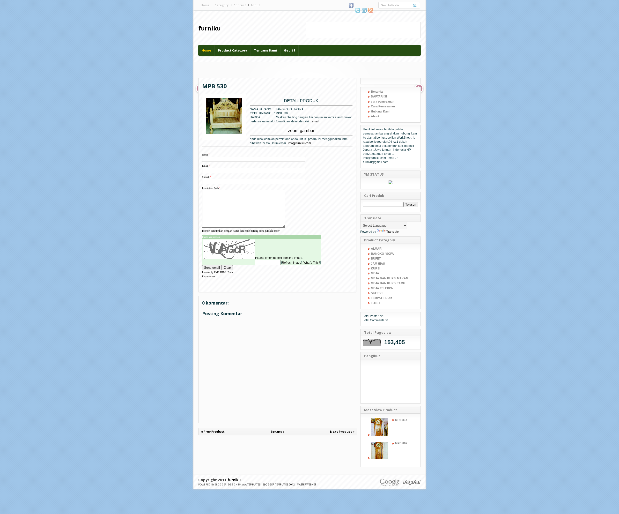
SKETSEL (377, 293)
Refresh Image (291, 262)
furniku (209, 28)
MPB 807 (401, 443)
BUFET (376, 258)
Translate (392, 231)
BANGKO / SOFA (382, 253)
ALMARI (376, 248)
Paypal (412, 482)
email (315, 121)
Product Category (232, 50)
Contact (240, 5)
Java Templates (251, 484)
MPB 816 (401, 420)
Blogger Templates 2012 (279, 484)
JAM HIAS (378, 263)
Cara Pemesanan (383, 106)
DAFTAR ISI (379, 96)
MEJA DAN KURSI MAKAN (389, 278)
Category (221, 5)
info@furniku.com (299, 143)
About (255, 5)
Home (205, 5)
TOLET (375, 303)
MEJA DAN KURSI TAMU (388, 283)
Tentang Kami (265, 50)
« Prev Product (213, 431)
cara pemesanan (382, 101)
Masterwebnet (306, 484)
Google (390, 482)
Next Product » (342, 431)
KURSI (375, 268)
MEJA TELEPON (382, 288)
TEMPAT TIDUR (381, 298)
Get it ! (289, 50)
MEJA (375, 273)
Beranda (277, 431)
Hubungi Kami (380, 111)
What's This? (311, 262)
